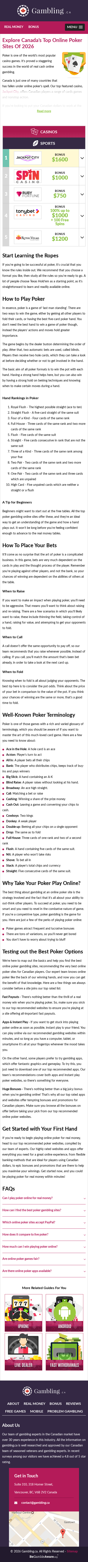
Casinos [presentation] (48, 132)
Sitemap (72, 1551)
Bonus (33, 27)
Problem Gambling (65, 1411)
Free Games (15, 1411)
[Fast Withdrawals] (64, 1352)
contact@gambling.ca (35, 1502)
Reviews (73, 1403)
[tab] (44, 132)
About (13, 1403)
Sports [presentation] (47, 144)
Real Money (13, 27)
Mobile (36, 1411)
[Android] (64, 1313)
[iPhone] (24, 1313)
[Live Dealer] (24, 1352)
